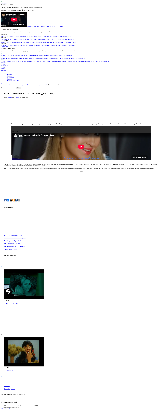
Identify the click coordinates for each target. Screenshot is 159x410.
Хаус (49, 55)
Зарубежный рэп (67, 55)
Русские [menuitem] (9, 76)
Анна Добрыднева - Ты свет (12, 243)
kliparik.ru (3, 70)
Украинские (83, 61)
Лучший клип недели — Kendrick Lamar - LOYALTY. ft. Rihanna (45, 26)
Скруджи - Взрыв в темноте (52, 39)
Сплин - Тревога (50, 45)
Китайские (33, 61)
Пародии (84, 58)
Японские (39, 61)
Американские (55, 61)
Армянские (97, 61)
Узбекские (8, 61)
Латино (46, 58)
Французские (46, 61)
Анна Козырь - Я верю (10, 249)
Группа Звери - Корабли (26, 45)
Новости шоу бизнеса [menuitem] (13, 80)
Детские (23, 58)
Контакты (7, 386)
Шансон (22, 55)
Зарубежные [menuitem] (10, 77)
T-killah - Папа (17, 39)
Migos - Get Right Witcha (67, 39)
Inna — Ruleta (4, 36)
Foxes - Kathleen (8, 370)
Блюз (30, 55)
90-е (20, 58)
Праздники (29, 58)
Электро (40, 55)
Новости (3, 62)
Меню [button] (5, 73)
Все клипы (4, 55)
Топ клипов (4, 3)
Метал (53, 55)
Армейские (61, 58)
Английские (62, 61)
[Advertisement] (81, 111)
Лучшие (3, 64)
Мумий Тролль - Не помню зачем (10, 45)
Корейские (27, 61)
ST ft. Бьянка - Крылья (70, 42)
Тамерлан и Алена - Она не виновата (22, 42)
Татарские (14, 61)
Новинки (3, 68)
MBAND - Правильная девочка (45, 36)
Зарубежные (4, 65)
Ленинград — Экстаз (40, 45)
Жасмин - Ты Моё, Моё (15, 36)
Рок (16, 55)
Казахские (21, 61)
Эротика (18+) (74, 58)
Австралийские (105, 61)
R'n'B (18, 55)
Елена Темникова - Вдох (29, 36)
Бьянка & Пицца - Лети (39, 42)
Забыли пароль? (5, 408)
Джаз (26, 55)
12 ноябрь (16, 97)
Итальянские (70, 61)
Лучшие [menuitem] (9, 79)
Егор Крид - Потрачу (7, 39)
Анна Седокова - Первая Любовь (13, 241)
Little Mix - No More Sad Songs (54, 42)
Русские (3, 61)
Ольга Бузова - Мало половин (62, 36)
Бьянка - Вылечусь (6, 42)
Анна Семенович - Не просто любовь (14, 246)
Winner (10, 97)
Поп (36, 55)
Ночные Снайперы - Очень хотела (65, 45)
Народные (55, 58)
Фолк (33, 55)
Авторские (36, 58)
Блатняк (67, 58)
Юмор (80, 58)
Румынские (90, 61)
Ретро (50, 58)
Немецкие (77, 61)
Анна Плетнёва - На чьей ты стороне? (15, 238)
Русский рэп (58, 55)
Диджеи (41, 58)
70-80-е (16, 58)
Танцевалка (10, 58)
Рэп (8, 55)
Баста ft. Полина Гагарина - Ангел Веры (32, 39)
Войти (36, 405)
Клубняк (45, 55)
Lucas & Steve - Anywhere (11, 303)
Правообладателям (9, 389)
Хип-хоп (12, 55)
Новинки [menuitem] (10, 74)
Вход (2, 83)
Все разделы (4, 46)
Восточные (4, 58)
